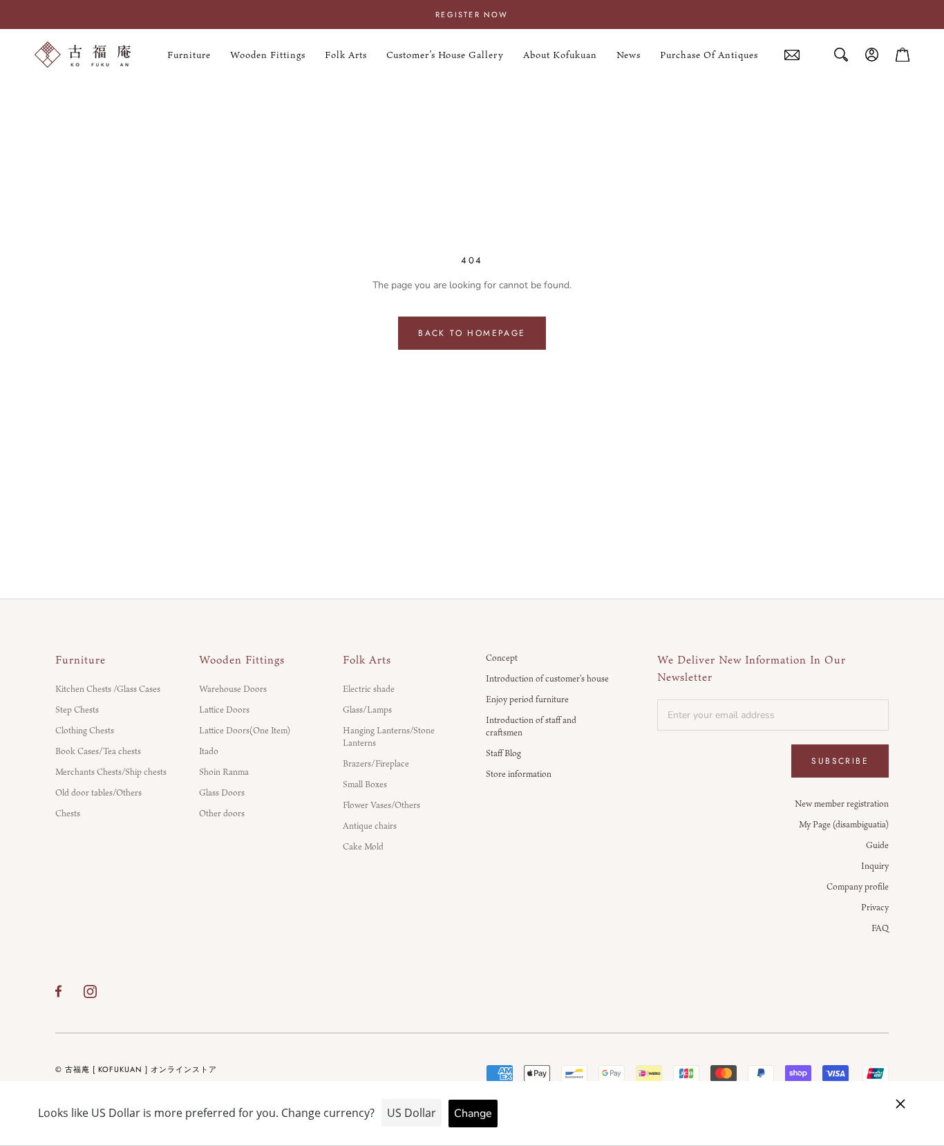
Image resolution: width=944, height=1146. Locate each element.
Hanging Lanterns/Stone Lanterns (389, 736)
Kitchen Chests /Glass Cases (107, 688)
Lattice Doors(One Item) (244, 730)
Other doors (222, 813)
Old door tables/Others (98, 792)
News (628, 55)
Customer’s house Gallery (445, 55)
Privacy (875, 907)
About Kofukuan (560, 55)
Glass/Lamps (367, 709)
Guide (877, 844)
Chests (67, 813)
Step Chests (77, 709)
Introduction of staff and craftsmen (531, 725)
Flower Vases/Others (381, 804)
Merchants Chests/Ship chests (111, 771)
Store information (518, 773)
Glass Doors (222, 792)
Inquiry (875, 865)
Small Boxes (365, 784)
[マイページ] (872, 55)
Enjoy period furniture (527, 699)
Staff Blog (503, 752)
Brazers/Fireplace (376, 763)
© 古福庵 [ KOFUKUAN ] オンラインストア (136, 1069)
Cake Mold (363, 846)
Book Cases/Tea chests (98, 750)
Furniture (189, 55)
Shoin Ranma (224, 771)
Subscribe (840, 761)
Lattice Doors (224, 709)
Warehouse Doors (233, 688)
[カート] (902, 55)
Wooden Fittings (267, 55)
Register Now (471, 14)
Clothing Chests (84, 730)
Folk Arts (346, 55)
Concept (502, 657)
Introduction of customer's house (547, 678)
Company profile (858, 886)
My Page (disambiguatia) (844, 824)
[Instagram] (90, 991)
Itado (208, 750)
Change (473, 1113)
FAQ (880, 927)
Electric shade (369, 688)
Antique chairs (370, 825)
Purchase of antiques (709, 55)
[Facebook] (58, 991)
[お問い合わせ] (792, 55)
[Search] (841, 55)
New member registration (842, 803)
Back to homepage (471, 333)
